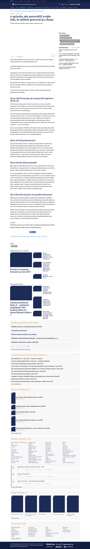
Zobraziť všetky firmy (16, 538)
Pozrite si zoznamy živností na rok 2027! (20, 270)
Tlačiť (54, 56)
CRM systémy (13, 530)
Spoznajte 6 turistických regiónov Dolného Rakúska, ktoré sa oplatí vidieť (47, 290)
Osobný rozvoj (48, 445)
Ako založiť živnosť (42, 514)
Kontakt (15, 546)
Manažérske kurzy (31, 534)
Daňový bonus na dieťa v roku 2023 (67, 44)
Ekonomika (63, 7)
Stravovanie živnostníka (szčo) (58, 514)
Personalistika (48, 448)
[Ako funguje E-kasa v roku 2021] (17, 504)
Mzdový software (31, 536)
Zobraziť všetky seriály (16, 433)
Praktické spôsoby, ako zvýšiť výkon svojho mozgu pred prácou (47, 302)
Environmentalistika (15, 461)
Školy (64, 443)
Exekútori (13, 536)
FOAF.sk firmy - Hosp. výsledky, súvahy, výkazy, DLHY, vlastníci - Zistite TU (28, 236)
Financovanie (38, 7)
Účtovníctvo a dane (66, 449)
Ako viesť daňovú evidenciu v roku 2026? (26, 412)
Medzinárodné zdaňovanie (33, 462)
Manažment (23, 7)
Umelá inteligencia (66, 452)
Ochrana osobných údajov (34, 545)
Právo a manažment (49, 454)
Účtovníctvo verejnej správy (68, 451)
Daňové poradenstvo (15, 531)
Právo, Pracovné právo (49, 455)
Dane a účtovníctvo (15, 452)
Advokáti (13, 528)
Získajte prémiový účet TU (31, 4)
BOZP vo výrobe (14, 445)
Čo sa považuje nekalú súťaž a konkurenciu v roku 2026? (29, 420)
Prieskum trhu (48, 534)
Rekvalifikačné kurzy (49, 536)
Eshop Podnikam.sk (19, 492)
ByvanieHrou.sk (43, 1)
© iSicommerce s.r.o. (17, 543)
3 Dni (72, 47)
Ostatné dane (48, 446)
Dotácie (12, 455)
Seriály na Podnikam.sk (20, 389)
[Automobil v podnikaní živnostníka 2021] (73, 504)
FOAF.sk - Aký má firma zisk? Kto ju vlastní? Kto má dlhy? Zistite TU (27, 11)
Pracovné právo (48, 451)
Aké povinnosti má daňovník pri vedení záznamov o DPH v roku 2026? (32, 381)
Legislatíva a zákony (32, 446)
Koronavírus (30, 445)
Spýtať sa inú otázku (26, 349)
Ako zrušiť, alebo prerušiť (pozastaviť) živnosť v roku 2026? (28, 371)
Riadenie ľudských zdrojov (50, 461)
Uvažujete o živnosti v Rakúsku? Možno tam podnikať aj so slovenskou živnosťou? (35, 376)
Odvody (57, 7)
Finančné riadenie (31, 442)
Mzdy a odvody (48, 442)
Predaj (46, 456)
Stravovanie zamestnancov (19, 330)
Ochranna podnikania (21, 398)
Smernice (64, 445)
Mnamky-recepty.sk (27, 1)
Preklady (47, 531)
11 (24, 346)
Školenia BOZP (65, 527)
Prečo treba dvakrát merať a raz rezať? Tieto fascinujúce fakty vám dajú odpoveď (48, 315)
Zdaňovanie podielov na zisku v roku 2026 (23, 379)
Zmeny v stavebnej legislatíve (68, 462)
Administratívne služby (15, 527)
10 (21, 346)
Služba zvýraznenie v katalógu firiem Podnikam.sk (30, 515)
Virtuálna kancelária (66, 531)
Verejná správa (65, 454)
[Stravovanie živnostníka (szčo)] (59, 504)
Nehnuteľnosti (48, 443)
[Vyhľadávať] (60, 4)
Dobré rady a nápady (36, 1)
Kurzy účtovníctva (31, 533)
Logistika (30, 449)
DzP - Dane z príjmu (15, 458)
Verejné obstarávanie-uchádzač (69, 456)
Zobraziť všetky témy (16, 349)
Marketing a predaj (32, 455)
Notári (46, 527)
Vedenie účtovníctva (67, 530)
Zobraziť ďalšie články (16, 384)
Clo (12, 448)
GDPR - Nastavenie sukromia (22, 546)
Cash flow (13, 446)
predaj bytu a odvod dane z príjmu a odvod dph (24, 342)
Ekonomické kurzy (14, 533)
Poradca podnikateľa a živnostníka (24, 323)
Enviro (12, 459)
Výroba (64, 458)
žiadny (64, 459)
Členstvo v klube (72, 7)
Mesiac (78, 47)
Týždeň (75, 47)
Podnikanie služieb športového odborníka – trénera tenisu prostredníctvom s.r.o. (34, 338)
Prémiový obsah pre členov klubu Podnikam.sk (29, 355)
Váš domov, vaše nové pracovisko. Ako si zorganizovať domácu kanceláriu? (32, 225)
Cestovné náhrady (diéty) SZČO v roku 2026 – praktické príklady (30, 361)
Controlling (13, 451)
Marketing (30, 7)
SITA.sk (16, 1)
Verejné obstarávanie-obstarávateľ (69, 455)
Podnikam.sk (21, 1)
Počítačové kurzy (48, 530)
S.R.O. (17, 7)
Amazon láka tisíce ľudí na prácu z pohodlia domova (25, 227)
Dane (52, 7)
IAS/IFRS (30, 443)
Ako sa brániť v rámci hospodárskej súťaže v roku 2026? (29, 397)
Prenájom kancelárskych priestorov (52, 533)
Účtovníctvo (46, 7)
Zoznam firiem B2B (18, 523)
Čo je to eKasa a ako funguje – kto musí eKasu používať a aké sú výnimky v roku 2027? (69, 55)
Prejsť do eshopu (15, 518)
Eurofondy (13, 462)
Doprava (12, 454)
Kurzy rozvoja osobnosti (33, 531)
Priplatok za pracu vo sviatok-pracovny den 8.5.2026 (26, 327)
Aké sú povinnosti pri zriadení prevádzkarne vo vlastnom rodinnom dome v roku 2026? (37, 368)
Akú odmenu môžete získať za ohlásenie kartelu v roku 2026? (31, 406)
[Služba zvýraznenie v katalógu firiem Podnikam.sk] (31, 504)
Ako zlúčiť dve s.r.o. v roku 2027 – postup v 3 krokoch (26, 358)
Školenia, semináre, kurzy (21, 439)
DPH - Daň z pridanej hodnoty (16, 456)
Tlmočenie (65, 528)
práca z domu (14, 246)
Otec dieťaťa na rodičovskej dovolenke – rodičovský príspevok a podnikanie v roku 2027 (47, 267)
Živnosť (12, 7)
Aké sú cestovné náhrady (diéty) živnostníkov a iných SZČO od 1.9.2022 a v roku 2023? (70, 41)
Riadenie (47, 458)
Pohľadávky (47, 449)
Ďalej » (28, 346)
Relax (21, 13)
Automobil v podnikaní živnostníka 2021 (71, 515)
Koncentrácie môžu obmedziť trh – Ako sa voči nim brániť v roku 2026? (33, 428)
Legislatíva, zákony (32, 448)
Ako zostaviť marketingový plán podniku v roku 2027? (27, 363)
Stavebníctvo (65, 446)
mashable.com (20, 56)
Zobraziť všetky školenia (16, 487)
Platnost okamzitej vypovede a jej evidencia (24, 334)
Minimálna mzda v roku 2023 (65, 38)
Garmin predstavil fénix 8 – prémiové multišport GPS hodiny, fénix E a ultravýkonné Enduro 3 (21, 308)
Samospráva (47, 462)
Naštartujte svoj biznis (64, 35)
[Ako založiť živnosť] (45, 504)
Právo (46, 452)
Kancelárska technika (32, 528)
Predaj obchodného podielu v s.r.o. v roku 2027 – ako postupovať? (47, 255)
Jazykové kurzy (31, 527)
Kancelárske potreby (32, 530)
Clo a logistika (14, 449)
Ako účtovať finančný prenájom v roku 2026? (24, 374)
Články (17, 13)
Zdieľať (33, 232)
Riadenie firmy (48, 459)
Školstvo (64, 442)
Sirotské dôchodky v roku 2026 (48, 276)
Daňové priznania (21, 413)
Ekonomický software (15, 534)
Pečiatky (47, 528)
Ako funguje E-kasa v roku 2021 (16, 514)
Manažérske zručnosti (32, 451)
